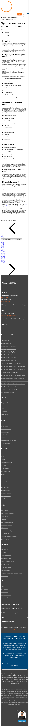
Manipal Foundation (6, 496)
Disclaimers (3, 437)
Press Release (4, 405)
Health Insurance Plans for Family (9, 389)
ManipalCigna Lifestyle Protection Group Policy (12, 378)
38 (3, 262)
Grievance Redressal (6, 555)
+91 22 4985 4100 (5, 301)
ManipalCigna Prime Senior (7, 354)
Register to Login (5, 434)
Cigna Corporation (5, 499)
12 (3, 251)
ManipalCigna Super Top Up (8, 352)
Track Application (5, 539)
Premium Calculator (5, 471)
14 (3, 254)
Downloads (3, 453)
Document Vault (5, 468)
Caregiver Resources (6, 595)
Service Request (5, 510)
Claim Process (4, 528)
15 (3, 256)
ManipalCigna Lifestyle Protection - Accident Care (13, 369)
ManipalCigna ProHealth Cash (8, 360)
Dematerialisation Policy (7, 462)
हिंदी (24, 14)
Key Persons (4, 411)
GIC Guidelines (4, 576)
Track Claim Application (7, 522)
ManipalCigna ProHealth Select (8, 357)
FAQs (2, 456)
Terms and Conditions (6, 429)
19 (3, 261)
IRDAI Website (4, 549)
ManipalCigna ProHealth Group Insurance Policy (13, 375)
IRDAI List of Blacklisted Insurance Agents (11, 573)
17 (3, 258)
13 (3, 253)
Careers (2, 408)
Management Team (5, 403)
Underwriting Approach (6, 567)
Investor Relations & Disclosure (8, 440)
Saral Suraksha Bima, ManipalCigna (9, 372)
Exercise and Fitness (6, 597)
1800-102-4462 (4, 297)
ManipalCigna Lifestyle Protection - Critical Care (13, 366)
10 (3, 249)
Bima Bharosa (4, 477)
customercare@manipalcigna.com (9, 315)
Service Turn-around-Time (7, 513)
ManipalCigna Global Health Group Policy (11, 386)
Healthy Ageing (4, 592)
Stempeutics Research (6, 493)
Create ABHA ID (5, 533)
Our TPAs (3, 465)
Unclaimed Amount (5, 443)
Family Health (4, 589)
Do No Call (3, 552)
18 (3, 260)
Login (19, 14)
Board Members (5, 414)
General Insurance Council (7, 561)
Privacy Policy (4, 426)
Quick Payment (4, 516)
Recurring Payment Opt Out (7, 530)
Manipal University (5, 487)
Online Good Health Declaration (9, 536)
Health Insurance (5, 340)
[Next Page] (12, 274)
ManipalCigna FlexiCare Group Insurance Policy (13, 384)
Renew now (4, 519)
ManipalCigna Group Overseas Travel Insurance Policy (14, 381)
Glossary (3, 459)
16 (3, 257)
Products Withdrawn (6, 558)
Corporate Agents (5, 564)
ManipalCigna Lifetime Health (8, 349)
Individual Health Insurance (7, 392)
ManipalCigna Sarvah (6, 343)
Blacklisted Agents (5, 570)
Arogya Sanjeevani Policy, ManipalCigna (11, 363)
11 (2, 250)
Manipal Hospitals (5, 490)
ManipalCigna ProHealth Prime (8, 346)
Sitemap (3, 474)
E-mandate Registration (6, 525)
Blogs (2, 586)
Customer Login (5, 432)
